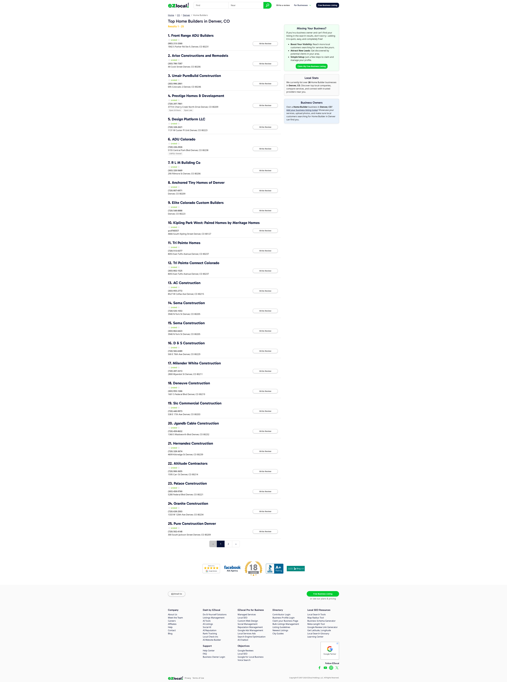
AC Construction (186, 283)
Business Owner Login (214, 656)
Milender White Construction (197, 363)
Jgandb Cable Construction (196, 423)
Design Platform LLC (188, 119)
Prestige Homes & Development (198, 96)
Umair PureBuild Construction (196, 75)
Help (170, 627)
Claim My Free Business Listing (312, 66)
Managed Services (247, 614)
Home (171, 15)
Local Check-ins (210, 636)
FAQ (205, 653)
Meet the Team (175, 617)
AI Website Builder (212, 639)
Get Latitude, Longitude (319, 630)
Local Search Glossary (318, 633)
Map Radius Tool (315, 617)
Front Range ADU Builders (192, 35)
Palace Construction (190, 483)
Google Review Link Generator (322, 627)
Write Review (265, 43)
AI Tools (207, 620)
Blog (170, 633)
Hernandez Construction (193, 443)
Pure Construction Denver (195, 523)
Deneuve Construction (191, 383)
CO (178, 15)
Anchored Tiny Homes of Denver (198, 182)
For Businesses (301, 5)
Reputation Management (250, 627)
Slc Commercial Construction (197, 403)
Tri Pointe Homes (186, 243)
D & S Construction (189, 343)
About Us (172, 614)
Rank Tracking (210, 633)
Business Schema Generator (321, 620)
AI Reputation (209, 630)
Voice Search (244, 660)
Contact (172, 630)
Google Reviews (245, 650)
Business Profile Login (284, 617)
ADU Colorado (183, 139)
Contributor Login (281, 614)
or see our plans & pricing (323, 598)
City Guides (278, 633)
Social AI (207, 627)
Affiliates (172, 624)
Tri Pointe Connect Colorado (196, 263)
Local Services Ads (247, 633)
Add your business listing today (302, 110)
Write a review (283, 5)
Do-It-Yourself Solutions (215, 614)
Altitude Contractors (191, 463)
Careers (172, 620)
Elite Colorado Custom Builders (198, 202)
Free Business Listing (322, 594)
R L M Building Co (185, 162)
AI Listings (208, 624)
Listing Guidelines (281, 627)
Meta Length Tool (316, 624)
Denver (186, 15)
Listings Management (213, 617)
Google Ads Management (250, 630)
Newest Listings (280, 630)
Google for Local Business (251, 656)
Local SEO (242, 617)
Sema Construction (189, 303)
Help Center (209, 650)
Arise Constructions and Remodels (200, 55)
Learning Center (315, 636)
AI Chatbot (243, 639)
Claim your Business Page (285, 620)
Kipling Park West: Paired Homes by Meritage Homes (216, 223)
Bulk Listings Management (286, 624)
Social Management (247, 624)
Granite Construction (191, 503)
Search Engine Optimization (252, 636)
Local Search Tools (316, 614)
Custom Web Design (248, 620)
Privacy (188, 678)
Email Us (178, 594)
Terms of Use (198, 678)
